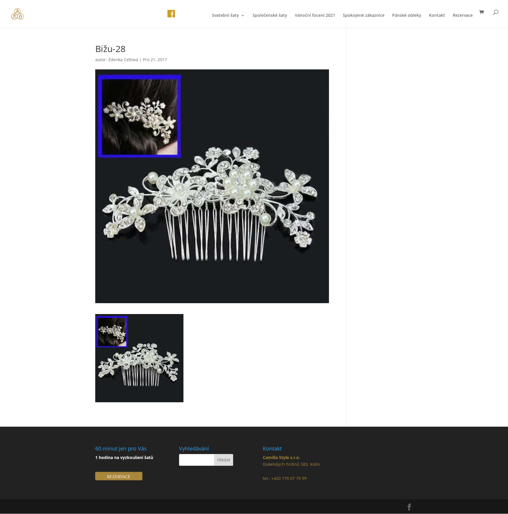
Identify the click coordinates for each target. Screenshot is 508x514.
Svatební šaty (225, 15)
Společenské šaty (270, 15)
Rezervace (463, 15)
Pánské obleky (406, 15)
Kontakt (437, 15)
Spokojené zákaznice (364, 15)
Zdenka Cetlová (123, 59)
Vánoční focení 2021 (315, 15)
